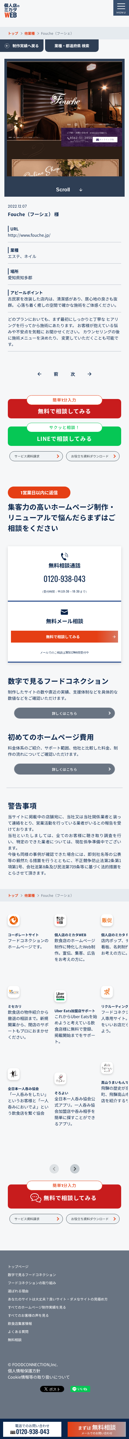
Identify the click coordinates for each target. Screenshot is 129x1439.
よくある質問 (18, 1331)
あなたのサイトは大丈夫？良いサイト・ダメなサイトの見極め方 (58, 1298)
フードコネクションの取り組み (32, 1282)
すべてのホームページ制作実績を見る (37, 1307)
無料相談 (15, 1339)
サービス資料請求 (26, 456)
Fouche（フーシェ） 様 (33, 214)
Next (75, 1169)
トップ (13, 33)
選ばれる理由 (18, 1290)
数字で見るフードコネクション (32, 1274)
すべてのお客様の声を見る (28, 1315)
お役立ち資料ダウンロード (90, 456)
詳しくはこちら (64, 713)
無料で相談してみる (63, 636)
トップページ (18, 1266)
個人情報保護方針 (24, 1371)
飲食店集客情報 (20, 1323)
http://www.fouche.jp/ (29, 235)
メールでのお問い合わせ (97, 1429)
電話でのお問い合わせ (32, 1429)
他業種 (29, 33)
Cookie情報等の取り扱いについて (39, 1377)
